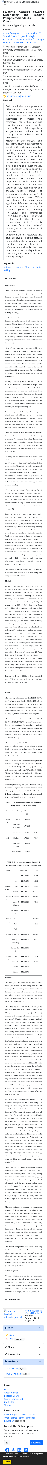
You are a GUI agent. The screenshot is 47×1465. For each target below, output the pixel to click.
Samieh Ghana (10, 36)
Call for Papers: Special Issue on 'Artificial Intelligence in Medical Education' (19, 1417)
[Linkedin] (19, 1450)
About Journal (11, 1392)
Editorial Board (11, 1395)
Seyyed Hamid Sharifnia (25, 42)
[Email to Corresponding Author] (40, 32)
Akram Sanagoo (11, 33)
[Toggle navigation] (22, 5)
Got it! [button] (7, 1462)
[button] (30, 1456)
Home (7, 1389)
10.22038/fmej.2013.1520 (19, 96)
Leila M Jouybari (30, 33)
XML (11, 1334)
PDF (15, 1339)
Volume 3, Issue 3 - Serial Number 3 (33, 1312)
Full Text (12, 278)
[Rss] (26, 1450)
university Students (24, 267)
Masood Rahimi (24, 39)
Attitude (8, 267)
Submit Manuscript (13, 1399)
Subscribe (36, 1442)
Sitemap (8, 1405)
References (14, 1299)
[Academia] (13, 1450)
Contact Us (9, 1402)
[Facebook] (7, 1450)
